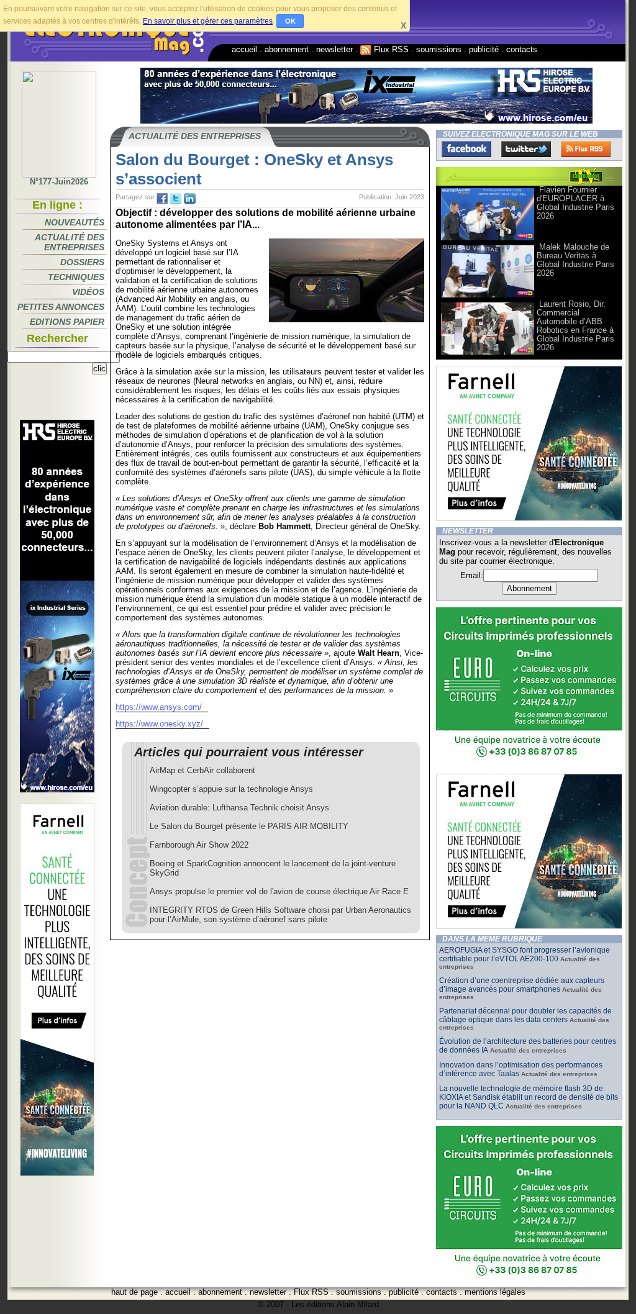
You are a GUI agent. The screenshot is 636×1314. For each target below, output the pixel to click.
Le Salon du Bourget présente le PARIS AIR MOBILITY (249, 826)
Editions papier (67, 322)
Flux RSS (390, 49)
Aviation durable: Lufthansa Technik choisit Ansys (239, 807)
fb (162, 199)
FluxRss (586, 149)
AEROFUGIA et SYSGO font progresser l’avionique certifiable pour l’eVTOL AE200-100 (524, 954)
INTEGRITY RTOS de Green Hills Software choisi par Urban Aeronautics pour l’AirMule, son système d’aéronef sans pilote (280, 914)
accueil (244, 49)
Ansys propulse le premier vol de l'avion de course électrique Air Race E (279, 891)
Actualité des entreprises (69, 242)
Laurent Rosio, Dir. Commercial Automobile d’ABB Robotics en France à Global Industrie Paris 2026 (575, 325)
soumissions (438, 49)
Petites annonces (60, 307)
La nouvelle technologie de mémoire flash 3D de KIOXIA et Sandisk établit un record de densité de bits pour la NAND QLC (528, 1097)
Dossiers (82, 262)
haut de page (134, 1292)
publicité (484, 49)
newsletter (334, 49)
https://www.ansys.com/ (159, 707)
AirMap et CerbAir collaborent (202, 770)
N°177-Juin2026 (59, 181)
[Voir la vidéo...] (487, 239)
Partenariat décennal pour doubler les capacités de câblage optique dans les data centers (525, 1015)
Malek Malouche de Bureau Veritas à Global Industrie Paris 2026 (575, 260)
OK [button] (290, 21)
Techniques (76, 277)
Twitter (526, 149)
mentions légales (495, 1292)
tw (176, 199)
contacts (521, 49)
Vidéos (88, 292)
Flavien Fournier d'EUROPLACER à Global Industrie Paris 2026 (575, 202)
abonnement (287, 49)
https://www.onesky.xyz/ (159, 723)
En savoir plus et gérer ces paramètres (208, 21)
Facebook (466, 149)
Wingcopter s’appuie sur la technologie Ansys (231, 789)
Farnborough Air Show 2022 (199, 845)
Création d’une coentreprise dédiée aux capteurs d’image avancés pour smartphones (521, 985)
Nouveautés (74, 222)
